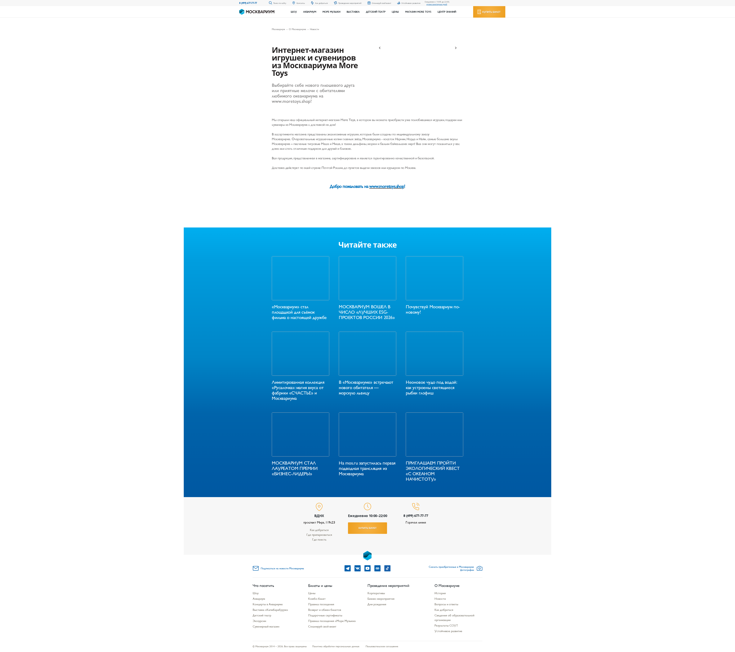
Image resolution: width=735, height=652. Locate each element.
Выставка (353, 12)
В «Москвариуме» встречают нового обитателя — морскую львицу (366, 388)
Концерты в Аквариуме (268, 604)
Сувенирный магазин (266, 626)
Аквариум (309, 12)
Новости (440, 598)
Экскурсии (259, 621)
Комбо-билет (317, 598)
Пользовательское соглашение (382, 646)
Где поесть (319, 539)
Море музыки (331, 12)
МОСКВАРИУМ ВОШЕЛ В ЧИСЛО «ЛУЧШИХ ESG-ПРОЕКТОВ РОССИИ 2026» (367, 312)
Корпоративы (376, 593)
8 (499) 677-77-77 (248, 3)
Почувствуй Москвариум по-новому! (433, 309)
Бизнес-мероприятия (381, 598)
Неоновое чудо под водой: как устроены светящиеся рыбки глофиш (431, 388)
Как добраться (319, 530)
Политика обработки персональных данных (335, 646)
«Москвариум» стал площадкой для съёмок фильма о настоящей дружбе (299, 312)
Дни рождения (377, 604)
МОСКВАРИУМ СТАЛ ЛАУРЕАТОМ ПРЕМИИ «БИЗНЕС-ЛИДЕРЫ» (295, 468)
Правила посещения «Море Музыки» (332, 621)
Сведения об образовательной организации (454, 618)
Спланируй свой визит (322, 626)
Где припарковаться (319, 535)
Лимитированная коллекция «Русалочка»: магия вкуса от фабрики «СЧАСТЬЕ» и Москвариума (298, 390)
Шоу (294, 12)
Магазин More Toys (418, 12)
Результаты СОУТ (446, 625)
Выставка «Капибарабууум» (270, 610)
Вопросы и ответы (446, 604)
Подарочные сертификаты (325, 615)
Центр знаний (447, 12)
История (440, 593)
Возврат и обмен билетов (324, 610)
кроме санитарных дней (436, 4)
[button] (380, 48)
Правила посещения (321, 604)
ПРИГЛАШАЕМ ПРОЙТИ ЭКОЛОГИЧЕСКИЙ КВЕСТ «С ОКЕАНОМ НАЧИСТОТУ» (433, 471)
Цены (395, 12)
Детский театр (375, 12)
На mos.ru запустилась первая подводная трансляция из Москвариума (367, 468)
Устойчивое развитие (448, 631)
